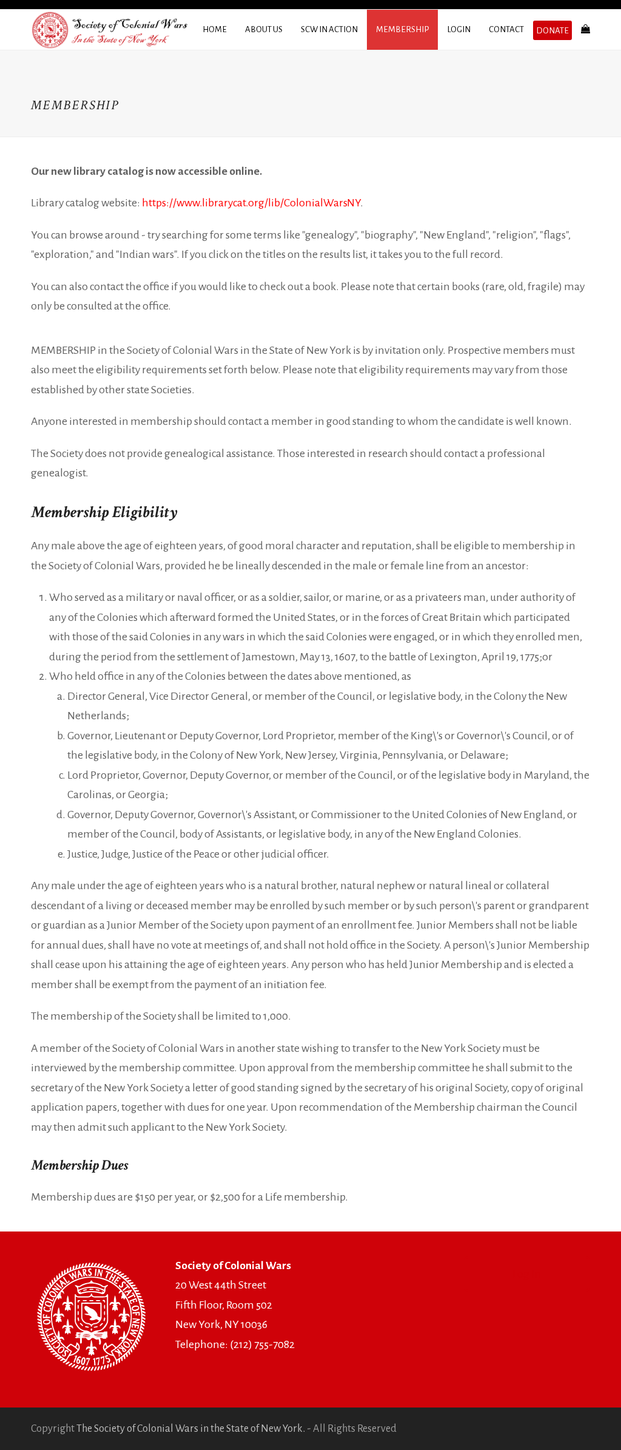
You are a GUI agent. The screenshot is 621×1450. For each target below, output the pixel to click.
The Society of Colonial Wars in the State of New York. (190, 1428)
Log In (526, 1274)
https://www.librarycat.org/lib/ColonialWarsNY (251, 203)
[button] (585, 30)
